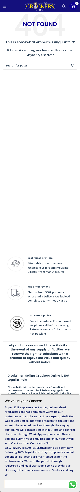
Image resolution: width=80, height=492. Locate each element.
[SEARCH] (73, 65)
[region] (40, 443)
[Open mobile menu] (4, 6)
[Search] (64, 6)
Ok (40, 484)
